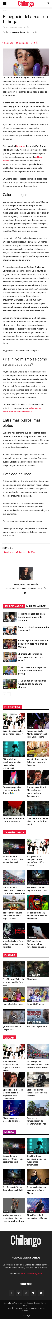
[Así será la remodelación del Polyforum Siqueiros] (38, 1108)
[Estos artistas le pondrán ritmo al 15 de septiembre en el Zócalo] (14, 846)
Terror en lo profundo (37, 1026)
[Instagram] (26, 1293)
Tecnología (8, 784)
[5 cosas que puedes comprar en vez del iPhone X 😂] (14, 777)
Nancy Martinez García (15, 32)
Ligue (5, 621)
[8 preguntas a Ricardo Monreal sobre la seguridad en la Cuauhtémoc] (38, 777)
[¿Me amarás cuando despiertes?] (14, 1016)
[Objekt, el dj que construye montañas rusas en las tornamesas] (14, 749)
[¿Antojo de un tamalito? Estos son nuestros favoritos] (38, 749)
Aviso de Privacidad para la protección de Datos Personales (26, 1309)
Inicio (5, 10)
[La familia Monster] (38, 994)
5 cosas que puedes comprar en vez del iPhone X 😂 (12, 790)
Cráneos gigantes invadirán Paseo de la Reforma (37, 1093)
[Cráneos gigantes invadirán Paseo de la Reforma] (38, 1079)
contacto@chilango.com (32, 1273)
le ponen (20, 146)
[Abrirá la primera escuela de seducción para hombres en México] (10, 644)
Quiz (5, 727)
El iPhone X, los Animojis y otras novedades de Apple (36, 944)
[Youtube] (41, 1293)
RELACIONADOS (13, 606)
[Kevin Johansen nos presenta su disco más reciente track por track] (14, 1205)
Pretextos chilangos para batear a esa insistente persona (31, 617)
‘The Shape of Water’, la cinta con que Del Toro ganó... (37, 821)
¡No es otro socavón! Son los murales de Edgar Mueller (12, 916)
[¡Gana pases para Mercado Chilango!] (14, 1108)
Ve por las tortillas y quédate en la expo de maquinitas (37, 916)
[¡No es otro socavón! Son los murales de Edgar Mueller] (14, 902)
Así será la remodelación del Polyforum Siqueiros (36, 1121)
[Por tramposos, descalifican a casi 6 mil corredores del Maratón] (14, 877)
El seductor (32, 979)
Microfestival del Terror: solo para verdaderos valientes (14, 944)
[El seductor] (38, 969)
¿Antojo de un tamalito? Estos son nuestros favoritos (38, 762)
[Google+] (18, 1293)
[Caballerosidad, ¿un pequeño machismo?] (10, 630)
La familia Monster (35, 1004)
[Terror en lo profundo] (38, 1016)
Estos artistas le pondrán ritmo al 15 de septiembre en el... (13, 859)
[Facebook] (11, 1293)
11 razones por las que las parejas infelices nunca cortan (32, 670)
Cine (5, 815)
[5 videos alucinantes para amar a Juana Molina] (38, 1177)
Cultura (6, 909)
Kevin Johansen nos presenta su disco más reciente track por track (13, 1218)
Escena (30, 727)
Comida (30, 756)
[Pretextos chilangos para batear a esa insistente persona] (10, 617)
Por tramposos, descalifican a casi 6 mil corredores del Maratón (14, 890)
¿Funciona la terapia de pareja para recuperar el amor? (30, 657)
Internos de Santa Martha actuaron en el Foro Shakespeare (37, 734)
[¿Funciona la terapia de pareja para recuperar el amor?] (10, 657)
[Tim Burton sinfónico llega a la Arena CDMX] (38, 877)
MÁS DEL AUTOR (36, 606)
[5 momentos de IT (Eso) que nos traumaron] (14, 808)
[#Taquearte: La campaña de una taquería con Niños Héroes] (38, 846)
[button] (48, 4)
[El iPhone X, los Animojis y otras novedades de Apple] (38, 931)
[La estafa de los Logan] (14, 994)
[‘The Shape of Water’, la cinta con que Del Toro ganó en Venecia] (38, 808)
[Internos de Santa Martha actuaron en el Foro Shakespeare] (38, 721)
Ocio (29, 909)
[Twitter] (26, 593)
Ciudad (30, 784)
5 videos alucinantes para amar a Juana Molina (36, 1190)
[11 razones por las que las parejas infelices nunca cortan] (10, 670)
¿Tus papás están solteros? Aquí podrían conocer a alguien (33, 683)
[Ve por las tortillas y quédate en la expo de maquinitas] (38, 902)
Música (6, 756)
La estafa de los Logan (13, 1004)
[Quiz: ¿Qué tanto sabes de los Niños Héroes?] (14, 721)
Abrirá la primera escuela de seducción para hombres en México (33, 643)
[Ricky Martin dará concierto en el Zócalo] (38, 1205)
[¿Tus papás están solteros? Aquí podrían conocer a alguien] (10, 684)
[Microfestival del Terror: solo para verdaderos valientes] (14, 931)
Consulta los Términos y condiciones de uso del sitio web (25, 1304)
